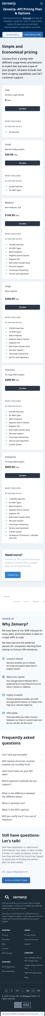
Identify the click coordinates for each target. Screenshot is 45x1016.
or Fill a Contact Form (16, 880)
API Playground (8, 967)
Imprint (27, 944)
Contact (5, 948)
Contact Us (13, 575)
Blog (26, 977)
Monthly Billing (12, 34)
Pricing (5, 935)
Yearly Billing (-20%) (32, 34)
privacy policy (33, 1014)
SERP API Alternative (33, 973)
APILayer (26, 996)
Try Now (22, 108)
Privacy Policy (30, 935)
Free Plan (6, 939)
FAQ (3, 944)
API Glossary (7, 953)
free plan (27, 18)
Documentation (8, 971)
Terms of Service (31, 939)
